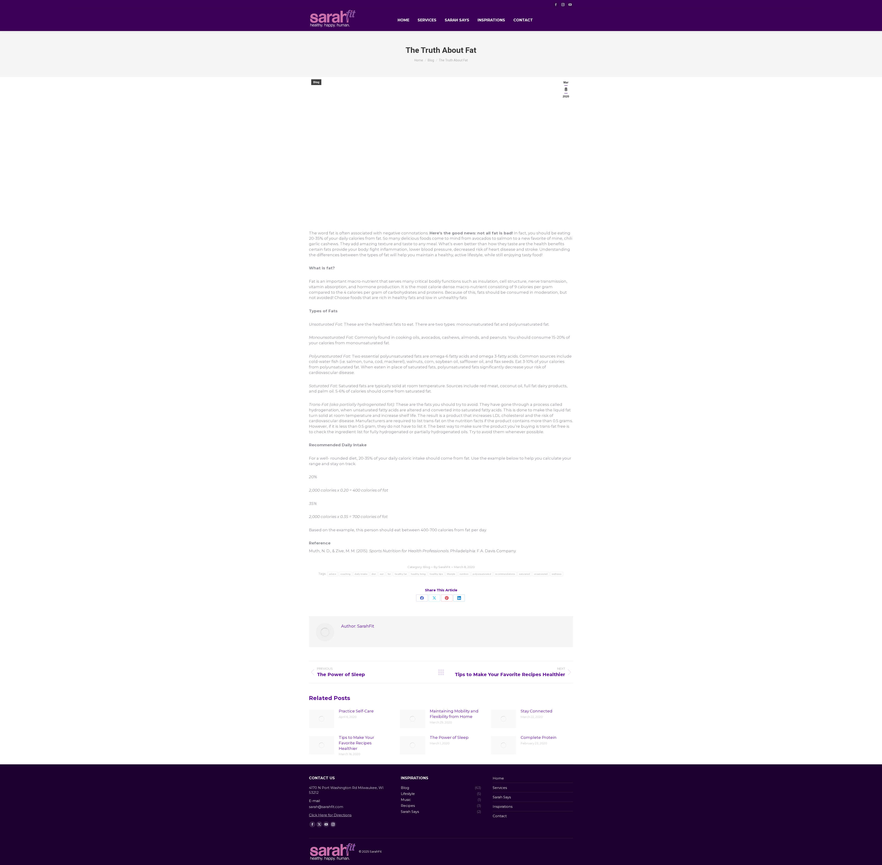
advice (332, 574)
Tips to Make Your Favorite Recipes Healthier (356, 743)
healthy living (418, 574)
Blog (316, 82)
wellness (556, 574)
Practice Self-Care (356, 711)
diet (374, 574)
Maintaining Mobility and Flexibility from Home (454, 714)
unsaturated (541, 574)
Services (500, 787)
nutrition (464, 574)
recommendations (505, 574)
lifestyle (451, 574)
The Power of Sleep (449, 737)
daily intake (361, 574)
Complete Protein (539, 737)
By (442, 567)
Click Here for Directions (330, 815)
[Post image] (321, 719)
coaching (345, 574)
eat (382, 574)
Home (498, 778)
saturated (524, 574)
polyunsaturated (482, 574)
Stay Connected (536, 711)
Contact (500, 816)
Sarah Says (502, 797)
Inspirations (502, 806)
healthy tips (436, 574)
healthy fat (401, 574)
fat (389, 574)
